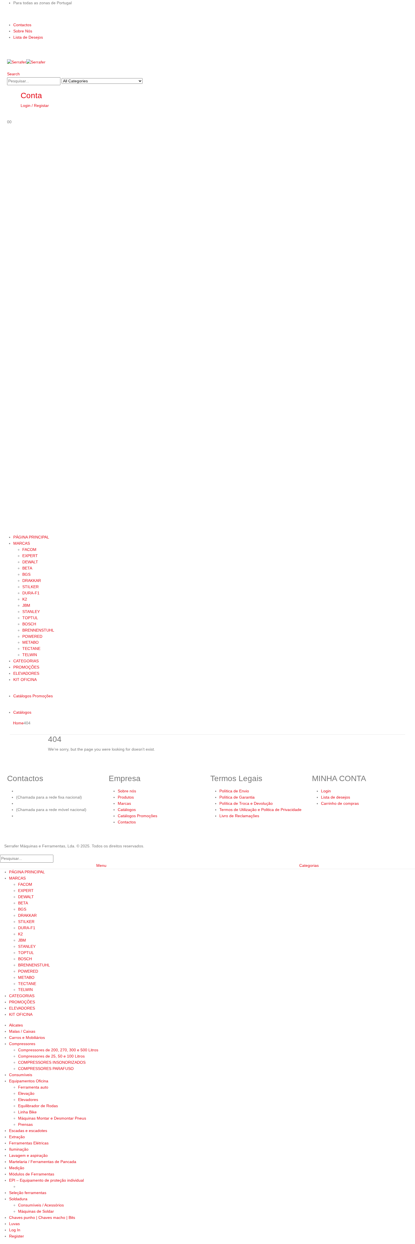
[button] (13, 74)
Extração (17, 1137)
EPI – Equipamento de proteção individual (46, 1180)
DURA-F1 (31, 593)
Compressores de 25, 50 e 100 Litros (51, 1056)
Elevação (26, 1093)
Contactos (22, 25)
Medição (16, 1168)
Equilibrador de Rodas (38, 1106)
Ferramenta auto (33, 1087)
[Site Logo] (26, 62)
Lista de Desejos (28, 37)
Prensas (25, 1124)
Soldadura (18, 1199)
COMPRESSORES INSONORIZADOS (52, 1062)
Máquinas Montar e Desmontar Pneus (52, 1118)
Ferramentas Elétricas (29, 1143)
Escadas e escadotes (28, 1130)
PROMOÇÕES (26, 667)
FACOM (29, 549)
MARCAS (21, 543)
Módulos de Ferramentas (31, 1174)
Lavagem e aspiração (28, 1155)
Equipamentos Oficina (28, 1081)
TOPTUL (30, 618)
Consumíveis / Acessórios (41, 1205)
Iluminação (19, 1149)
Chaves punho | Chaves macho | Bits (42, 1217)
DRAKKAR (31, 580)
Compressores (22, 1043)
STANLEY (31, 611)
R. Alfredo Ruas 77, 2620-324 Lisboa (49, 816)
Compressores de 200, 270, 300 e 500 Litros (58, 1050)
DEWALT (30, 562)
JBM (26, 605)
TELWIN (29, 654)
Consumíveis (20, 1074)
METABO (30, 642)
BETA (27, 568)
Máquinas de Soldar (36, 1211)
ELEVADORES (26, 673)
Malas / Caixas (22, 1031)
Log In (14, 1230)
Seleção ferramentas (27, 1192)
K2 (24, 599)
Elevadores (28, 1099)
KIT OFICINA (25, 679)
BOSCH (29, 624)
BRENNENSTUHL (38, 630)
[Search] (146, 81)
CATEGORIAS (26, 661)
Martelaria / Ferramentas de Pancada (42, 1161)
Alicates (16, 1025)
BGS (26, 574)
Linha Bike (27, 1112)
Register (16, 1236)
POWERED (32, 636)
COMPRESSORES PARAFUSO (46, 1068)
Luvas (14, 1223)
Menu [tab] (101, 865)
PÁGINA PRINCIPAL (31, 537)
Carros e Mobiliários (27, 1037)
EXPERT (30, 555)
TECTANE (31, 648)
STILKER (30, 586)
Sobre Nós (22, 31)
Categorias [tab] (309, 865)
